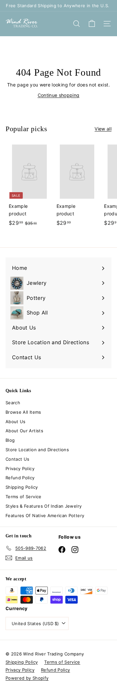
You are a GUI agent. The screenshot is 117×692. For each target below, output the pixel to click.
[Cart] (91, 23)
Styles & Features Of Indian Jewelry (44, 506)
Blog (10, 440)
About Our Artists (24, 430)
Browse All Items (23, 412)
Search (13, 402)
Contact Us (18, 459)
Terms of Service (24, 496)
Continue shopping (59, 95)
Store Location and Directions (37, 449)
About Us (16, 421)
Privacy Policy (20, 468)
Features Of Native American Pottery (45, 515)
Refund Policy (20, 477)
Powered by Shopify (27, 678)
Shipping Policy (22, 487)
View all (103, 128)
